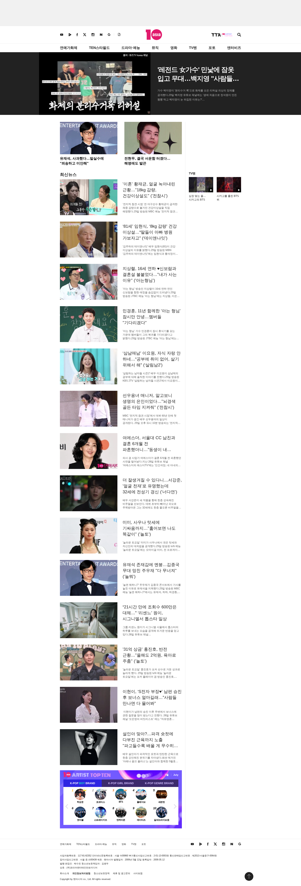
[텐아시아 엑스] (84, 34)
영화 (173, 48)
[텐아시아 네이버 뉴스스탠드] (101, 34)
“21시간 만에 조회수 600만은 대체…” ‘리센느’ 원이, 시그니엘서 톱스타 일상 (150, 613)
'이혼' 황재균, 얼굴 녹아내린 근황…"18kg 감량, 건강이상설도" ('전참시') (149, 190)
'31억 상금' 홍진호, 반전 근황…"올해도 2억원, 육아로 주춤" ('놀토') (149, 655)
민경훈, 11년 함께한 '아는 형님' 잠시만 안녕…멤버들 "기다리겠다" (152, 316)
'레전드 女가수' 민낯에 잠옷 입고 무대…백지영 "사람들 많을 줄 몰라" (195, 78)
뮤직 (155, 48)
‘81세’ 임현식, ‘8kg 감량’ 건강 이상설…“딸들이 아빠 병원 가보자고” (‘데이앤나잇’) (150, 232)
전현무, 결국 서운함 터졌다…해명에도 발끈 (147, 160)
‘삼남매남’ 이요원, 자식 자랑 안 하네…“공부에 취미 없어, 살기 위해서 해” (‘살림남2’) (152, 359)
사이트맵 (137, 873)
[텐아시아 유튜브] (61, 34)
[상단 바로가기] (249, 876)
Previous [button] (66, 806)
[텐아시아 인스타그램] (93, 34)
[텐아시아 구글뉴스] (109, 34)
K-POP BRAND (82, 783)
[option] (120, 806)
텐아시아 (77, 879)
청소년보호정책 (102, 873)
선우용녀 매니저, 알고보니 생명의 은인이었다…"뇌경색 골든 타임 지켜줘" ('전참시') (149, 401)
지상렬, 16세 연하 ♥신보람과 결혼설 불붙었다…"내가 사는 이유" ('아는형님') (150, 274)
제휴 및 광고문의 (121, 873)
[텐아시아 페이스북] (77, 34)
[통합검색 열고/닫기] (239, 35)
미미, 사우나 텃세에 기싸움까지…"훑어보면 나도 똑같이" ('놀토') (149, 528)
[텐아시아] (154, 34)
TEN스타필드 (99, 48)
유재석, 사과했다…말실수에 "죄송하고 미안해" (82, 160)
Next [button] (174, 806)
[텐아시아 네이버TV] (69, 34)
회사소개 (64, 873)
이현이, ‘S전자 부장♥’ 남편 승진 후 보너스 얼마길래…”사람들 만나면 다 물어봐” (152, 697)
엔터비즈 (234, 48)
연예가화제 (68, 48)
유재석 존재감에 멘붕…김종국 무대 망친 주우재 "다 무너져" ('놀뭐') (151, 570)
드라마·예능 (130, 48)
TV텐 (193, 48)
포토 (212, 48)
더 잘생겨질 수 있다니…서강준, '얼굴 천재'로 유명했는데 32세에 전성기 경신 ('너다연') (152, 486)
